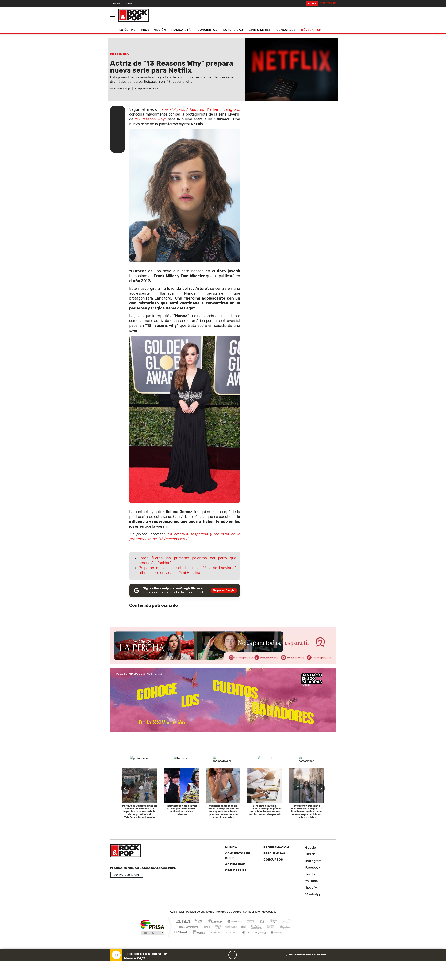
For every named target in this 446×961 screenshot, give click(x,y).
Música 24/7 (181, 29)
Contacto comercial (126, 874)
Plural (214, 936)
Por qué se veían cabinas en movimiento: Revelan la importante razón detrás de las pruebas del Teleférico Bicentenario (139, 811)
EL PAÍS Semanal (253, 927)
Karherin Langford (223, 109)
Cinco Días (230, 927)
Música (231, 847)
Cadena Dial (274, 927)
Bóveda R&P (311, 29)
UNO (207, 927)
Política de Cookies (228, 911)
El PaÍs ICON (230, 936)
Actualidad (233, 29)
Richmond (181, 936)
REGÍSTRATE (328, 3)
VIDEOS (128, 3)
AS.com (262, 921)
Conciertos (207, 29)
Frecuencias (274, 853)
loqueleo (259, 936)
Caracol (286, 921)
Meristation (275, 936)
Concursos (286, 29)
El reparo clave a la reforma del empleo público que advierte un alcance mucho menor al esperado (265, 810)
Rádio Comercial (291, 936)
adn (273, 921)
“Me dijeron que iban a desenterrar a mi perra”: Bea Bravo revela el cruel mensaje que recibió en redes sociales (306, 811)
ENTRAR (312, 3)
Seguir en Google (223, 590)
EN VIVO (117, 3)
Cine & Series (260, 29)
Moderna (198, 936)
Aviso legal (177, 911)
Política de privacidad (200, 911)
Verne (263, 927)
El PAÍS (183, 921)
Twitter (310, 874)
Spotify (310, 887)
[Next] (249, 955)
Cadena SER (250, 921)
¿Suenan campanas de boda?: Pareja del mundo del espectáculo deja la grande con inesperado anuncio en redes (223, 811)
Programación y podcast (308, 954)
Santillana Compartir (234, 921)
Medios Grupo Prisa (152, 933)
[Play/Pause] (232, 955)
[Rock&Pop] (133, 15)
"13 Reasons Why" (150, 119)
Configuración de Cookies (259, 911)
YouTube (311, 881)
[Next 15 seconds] (241, 955)
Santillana (216, 921)
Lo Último (127, 29)
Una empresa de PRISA (152, 924)
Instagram (312, 861)
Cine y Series (236, 870)
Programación (153, 29)
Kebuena (286, 927)
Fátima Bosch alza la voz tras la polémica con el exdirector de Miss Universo (181, 810)
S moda (244, 936)
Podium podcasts (181, 931)
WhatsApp (312, 894)
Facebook (312, 867)
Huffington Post (188, 927)
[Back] (216, 955)
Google (310, 847)
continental (243, 927)
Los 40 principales (199, 921)
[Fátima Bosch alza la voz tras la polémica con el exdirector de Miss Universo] (181, 785)
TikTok (309, 854)
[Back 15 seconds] (224, 955)
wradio (217, 927)
